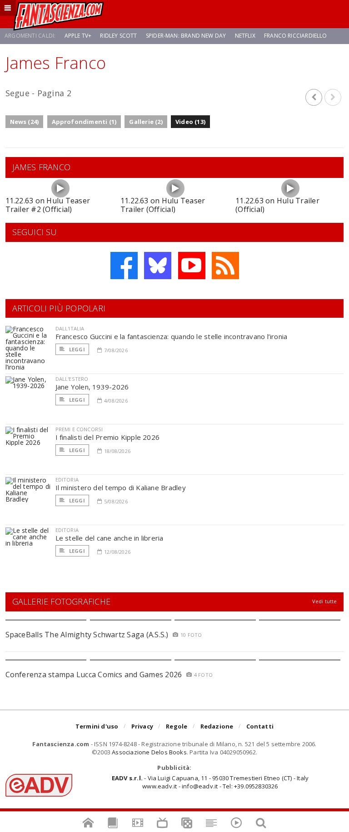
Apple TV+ (78, 35)
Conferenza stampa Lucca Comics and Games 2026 (93, 674)
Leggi (76, 349)
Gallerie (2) (145, 122)
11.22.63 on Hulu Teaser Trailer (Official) (162, 205)
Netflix (245, 35)
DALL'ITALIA (70, 328)
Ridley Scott (118, 35)
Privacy (142, 726)
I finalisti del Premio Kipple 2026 (107, 437)
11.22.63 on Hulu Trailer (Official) (277, 205)
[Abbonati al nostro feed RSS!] (225, 265)
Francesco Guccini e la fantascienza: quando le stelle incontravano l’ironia (171, 336)
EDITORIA (67, 479)
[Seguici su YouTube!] (191, 265)
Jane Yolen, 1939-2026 (92, 386)
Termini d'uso (97, 726)
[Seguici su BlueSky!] (157, 265)
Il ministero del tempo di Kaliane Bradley (120, 487)
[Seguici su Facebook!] (124, 265)
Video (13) (190, 122)
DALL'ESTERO (72, 378)
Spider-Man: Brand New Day (186, 35)
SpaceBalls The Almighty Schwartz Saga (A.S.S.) (87, 635)
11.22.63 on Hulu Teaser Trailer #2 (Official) (47, 205)
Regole (176, 726)
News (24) (24, 122)
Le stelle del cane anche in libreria (109, 537)
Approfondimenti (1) (84, 122)
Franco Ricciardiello (295, 35)
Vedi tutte (324, 601)
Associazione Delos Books (149, 752)
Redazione (217, 726)
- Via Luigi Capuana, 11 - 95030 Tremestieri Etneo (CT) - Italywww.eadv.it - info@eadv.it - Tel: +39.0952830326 (210, 782)
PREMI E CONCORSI (79, 429)
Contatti (260, 726)
